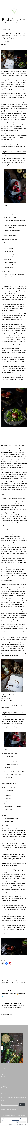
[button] (7, 60)
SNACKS (9, 43)
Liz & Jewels (9, 80)
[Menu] (2, 2)
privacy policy (23, 1099)
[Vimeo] (4, 1087)
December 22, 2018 (6, 41)
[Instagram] (2, 1087)
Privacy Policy (4, 1076)
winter (5, 44)
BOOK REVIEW (4, 43)
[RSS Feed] (6, 1087)
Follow (3, 1093)
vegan (2, 44)
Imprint (2, 1074)
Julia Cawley (8, 991)
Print (25, 155)
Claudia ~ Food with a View (12, 1003)
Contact (2, 1072)
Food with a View (14, 20)
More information (15, 1120)
